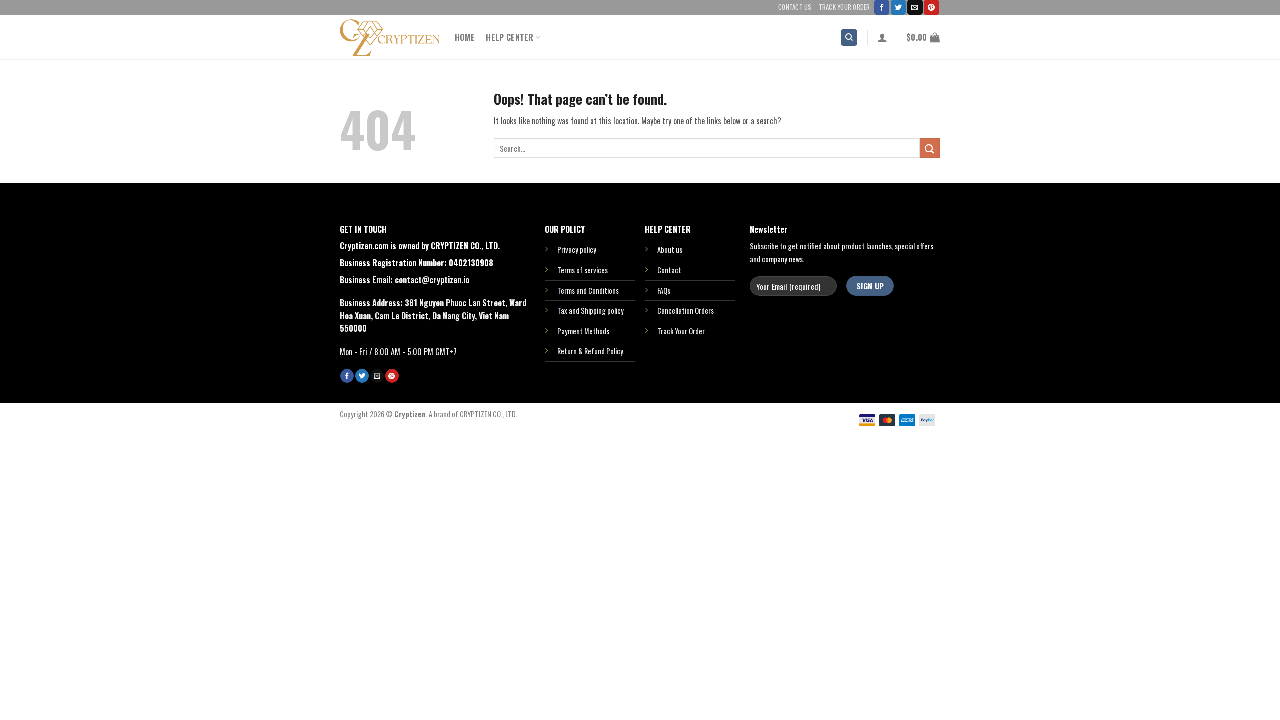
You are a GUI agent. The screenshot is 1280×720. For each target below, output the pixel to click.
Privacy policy (577, 249)
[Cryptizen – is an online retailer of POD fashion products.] (390, 38)
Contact (670, 270)
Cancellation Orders (686, 311)
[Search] (849, 38)
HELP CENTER (510, 38)
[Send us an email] (915, 7)
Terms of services (583, 270)
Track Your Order (844, 7)
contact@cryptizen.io (432, 280)
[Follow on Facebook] (882, 7)
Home (465, 38)
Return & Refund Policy (591, 351)
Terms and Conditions (588, 291)
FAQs (664, 291)
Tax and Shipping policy (591, 311)
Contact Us (795, 7)
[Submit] (930, 148)
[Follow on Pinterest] (931, 7)
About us (670, 249)
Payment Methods (584, 331)
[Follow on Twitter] (898, 7)
